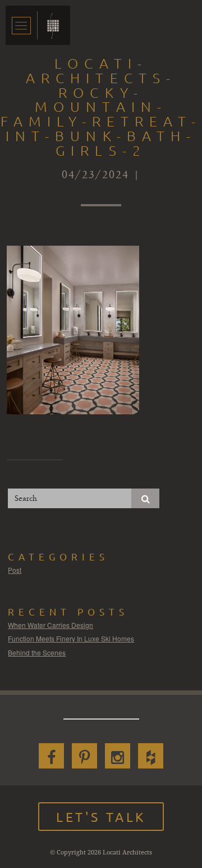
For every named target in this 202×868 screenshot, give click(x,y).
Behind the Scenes (37, 652)
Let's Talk (101, 816)
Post (14, 570)
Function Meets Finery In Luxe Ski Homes (71, 638)
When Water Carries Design (50, 625)
